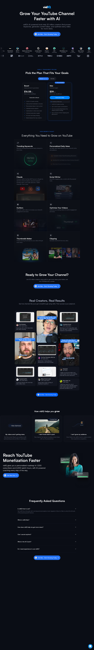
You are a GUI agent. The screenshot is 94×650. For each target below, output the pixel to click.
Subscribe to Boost (34, 97)
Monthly (52, 78)
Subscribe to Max (59, 97)
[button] (25, 321)
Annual (43, 78)
